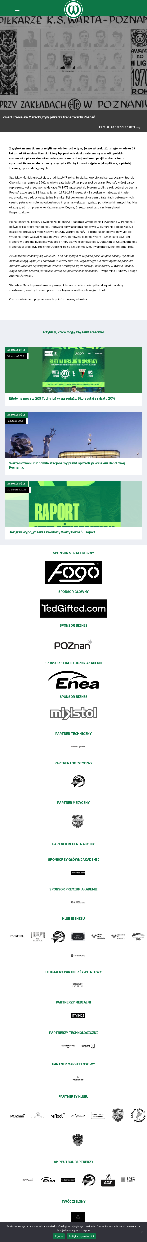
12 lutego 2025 (15, 421)
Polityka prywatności (81, 1236)
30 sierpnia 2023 (16, 489)
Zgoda (59, 1236)
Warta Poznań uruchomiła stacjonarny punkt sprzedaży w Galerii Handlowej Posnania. (67, 465)
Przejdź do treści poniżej (117, 127)
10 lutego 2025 (15, 356)
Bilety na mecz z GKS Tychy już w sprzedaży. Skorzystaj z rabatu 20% (62, 398)
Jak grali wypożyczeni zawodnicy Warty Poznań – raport (52, 532)
